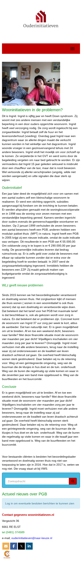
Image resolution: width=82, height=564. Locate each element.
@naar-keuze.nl (31, 538)
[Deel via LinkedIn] (29, 546)
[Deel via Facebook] (14, 546)
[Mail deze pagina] (6, 546)
